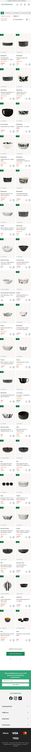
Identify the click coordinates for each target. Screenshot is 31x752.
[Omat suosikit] (21, 4)
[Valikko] (29, 4)
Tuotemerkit (24, 13)
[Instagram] (15, 698)
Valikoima (5, 712)
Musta (15, 16)
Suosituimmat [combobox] (19, 19)
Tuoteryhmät (16, 13)
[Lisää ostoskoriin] (14, 64)
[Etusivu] (6, 4)
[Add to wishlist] (10, 65)
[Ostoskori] (25, 4)
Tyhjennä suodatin (5, 16)
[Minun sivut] (17, 4)
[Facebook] (11, 698)
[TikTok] (20, 698)
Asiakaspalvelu (7, 706)
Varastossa (8, 13)
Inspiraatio (5, 719)
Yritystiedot (6, 725)
